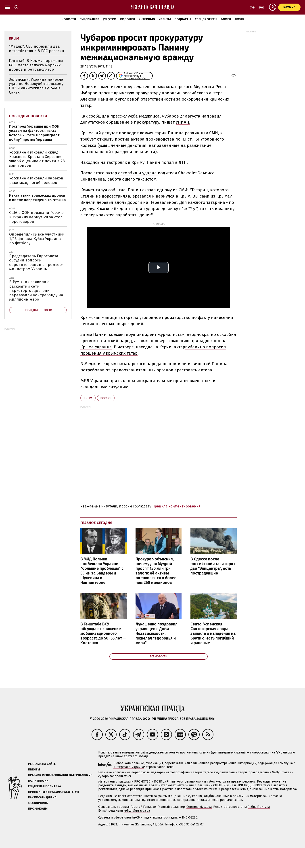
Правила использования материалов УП (60, 775)
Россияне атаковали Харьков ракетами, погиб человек (36, 180)
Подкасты (182, 19)
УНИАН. (183, 122)
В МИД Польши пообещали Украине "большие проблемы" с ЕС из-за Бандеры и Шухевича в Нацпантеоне (101, 571)
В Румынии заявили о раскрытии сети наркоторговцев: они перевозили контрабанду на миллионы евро (36, 291)
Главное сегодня (96, 523)
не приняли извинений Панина (195, 363)
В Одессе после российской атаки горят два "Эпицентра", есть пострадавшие (212, 566)
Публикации (89, 19)
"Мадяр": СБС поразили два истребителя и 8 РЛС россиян (36, 48)
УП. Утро (109, 19)
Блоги (226, 19)
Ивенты (165, 19)
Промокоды (38, 808)
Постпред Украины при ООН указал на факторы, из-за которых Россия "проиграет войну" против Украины (34, 133)
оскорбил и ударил (138, 172)
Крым (88, 398)
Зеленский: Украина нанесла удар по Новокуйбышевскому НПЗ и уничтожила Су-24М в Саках (36, 86)
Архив (239, 19)
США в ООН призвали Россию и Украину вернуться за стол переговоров (36, 217)
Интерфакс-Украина (128, 767)
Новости (68, 19)
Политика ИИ (38, 780)
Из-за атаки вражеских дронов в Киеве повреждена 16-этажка (37, 197)
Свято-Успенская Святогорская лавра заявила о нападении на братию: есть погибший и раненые (213, 634)
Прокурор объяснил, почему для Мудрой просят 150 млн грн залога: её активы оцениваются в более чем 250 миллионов (156, 571)
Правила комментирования (176, 506)
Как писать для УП (42, 797)
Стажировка (38, 803)
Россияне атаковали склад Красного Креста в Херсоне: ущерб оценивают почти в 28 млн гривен (37, 159)
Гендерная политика (44, 786)
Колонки (127, 19)
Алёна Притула (259, 807)
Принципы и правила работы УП (53, 791)
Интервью (146, 19)
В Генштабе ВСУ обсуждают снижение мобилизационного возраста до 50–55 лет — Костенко (103, 634)
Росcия (105, 398)
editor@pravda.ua (137, 810)
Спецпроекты (206, 19)
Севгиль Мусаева (199, 807)
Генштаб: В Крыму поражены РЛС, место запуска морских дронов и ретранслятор (36, 65)
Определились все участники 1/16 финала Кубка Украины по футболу (37, 238)
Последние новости (28, 116)
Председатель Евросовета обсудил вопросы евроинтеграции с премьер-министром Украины (36, 262)
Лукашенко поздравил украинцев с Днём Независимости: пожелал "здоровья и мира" (157, 634)
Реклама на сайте (42, 764)
